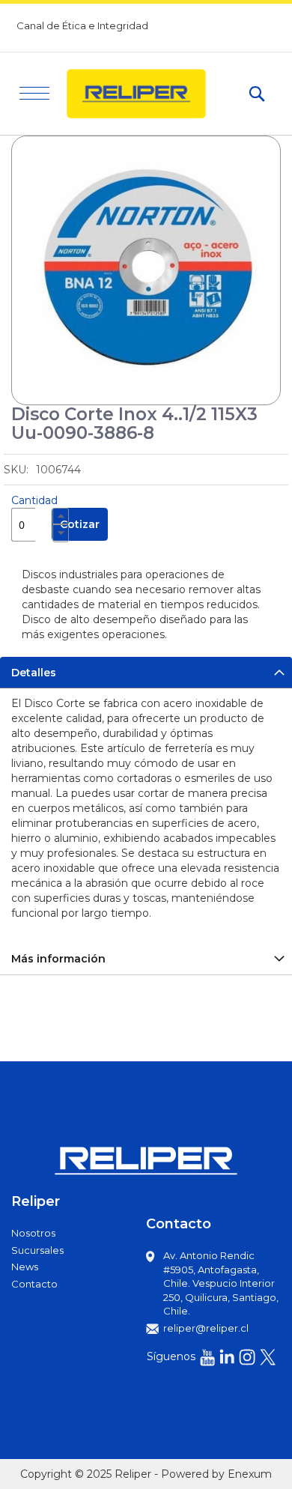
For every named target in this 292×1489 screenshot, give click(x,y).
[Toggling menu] (34, 93)
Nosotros (33, 1233)
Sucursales (37, 1250)
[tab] (146, 672)
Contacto (34, 1284)
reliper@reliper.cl (206, 1328)
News (24, 1267)
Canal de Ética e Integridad (82, 25)
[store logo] (149, 93)
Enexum (250, 1474)
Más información (58, 958)
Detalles (33, 672)
